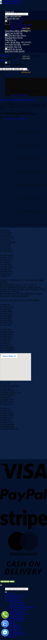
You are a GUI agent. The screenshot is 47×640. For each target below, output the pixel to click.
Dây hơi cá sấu (16, 29)
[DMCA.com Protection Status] (7, 582)
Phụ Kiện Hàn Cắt (13, 47)
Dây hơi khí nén (12, 19)
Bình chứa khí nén (13, 16)
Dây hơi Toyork (16, 23)
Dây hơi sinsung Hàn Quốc (21, 25)
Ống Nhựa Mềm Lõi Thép (16, 31)
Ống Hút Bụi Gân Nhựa (15, 36)
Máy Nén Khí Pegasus (15, 14)
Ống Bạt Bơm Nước (14, 38)
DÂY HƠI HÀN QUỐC (15, 51)
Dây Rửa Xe (10, 40)
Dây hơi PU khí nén (18, 27)
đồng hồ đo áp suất (13, 49)
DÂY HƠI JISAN (17, 21)
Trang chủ (9, 12)
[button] (2, 60)
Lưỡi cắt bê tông (12, 42)
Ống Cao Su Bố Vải (14, 33)
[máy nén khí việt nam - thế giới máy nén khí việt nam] (10, 2)
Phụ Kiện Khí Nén (13, 45)
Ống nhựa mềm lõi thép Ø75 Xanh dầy (17, 100)
